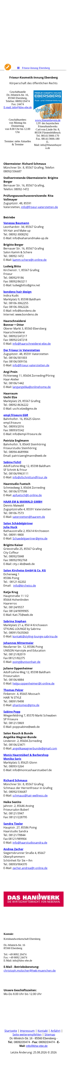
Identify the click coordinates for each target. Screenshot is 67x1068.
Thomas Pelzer (13, 690)
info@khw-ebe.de (37, 1045)
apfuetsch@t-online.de (27, 495)
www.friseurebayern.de (47, 120)
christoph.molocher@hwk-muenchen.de (30, 970)
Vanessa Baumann (16, 223)
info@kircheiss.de (24, 585)
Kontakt (43, 1031)
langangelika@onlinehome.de (32, 387)
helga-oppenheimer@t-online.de (33, 683)
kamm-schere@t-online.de (30, 260)
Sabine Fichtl (12, 462)
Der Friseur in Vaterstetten (21, 350)
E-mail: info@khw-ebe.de (18, 107)
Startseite (10, 1031)
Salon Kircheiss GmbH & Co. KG (24, 570)
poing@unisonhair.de (26, 662)
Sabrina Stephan (14, 621)
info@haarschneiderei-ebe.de (32, 344)
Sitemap (49, 1034)
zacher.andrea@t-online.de (30, 868)
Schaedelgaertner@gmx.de (30, 538)
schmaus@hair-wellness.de (30, 795)
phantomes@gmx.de (26, 705)
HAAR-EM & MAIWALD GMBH (22, 502)
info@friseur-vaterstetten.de (39, 207)
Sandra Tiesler (13, 824)
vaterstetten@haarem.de (29, 517)
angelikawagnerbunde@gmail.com (34, 748)
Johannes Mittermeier (18, 643)
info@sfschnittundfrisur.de (30, 477)
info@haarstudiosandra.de (30, 842)
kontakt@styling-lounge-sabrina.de (35, 636)
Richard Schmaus (15, 780)
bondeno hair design (17, 292)
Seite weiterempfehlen (27, 1034)
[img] (33, 32)
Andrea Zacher (13, 849)
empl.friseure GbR (15, 415)
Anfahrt (55, 1031)
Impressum (27, 1031)
